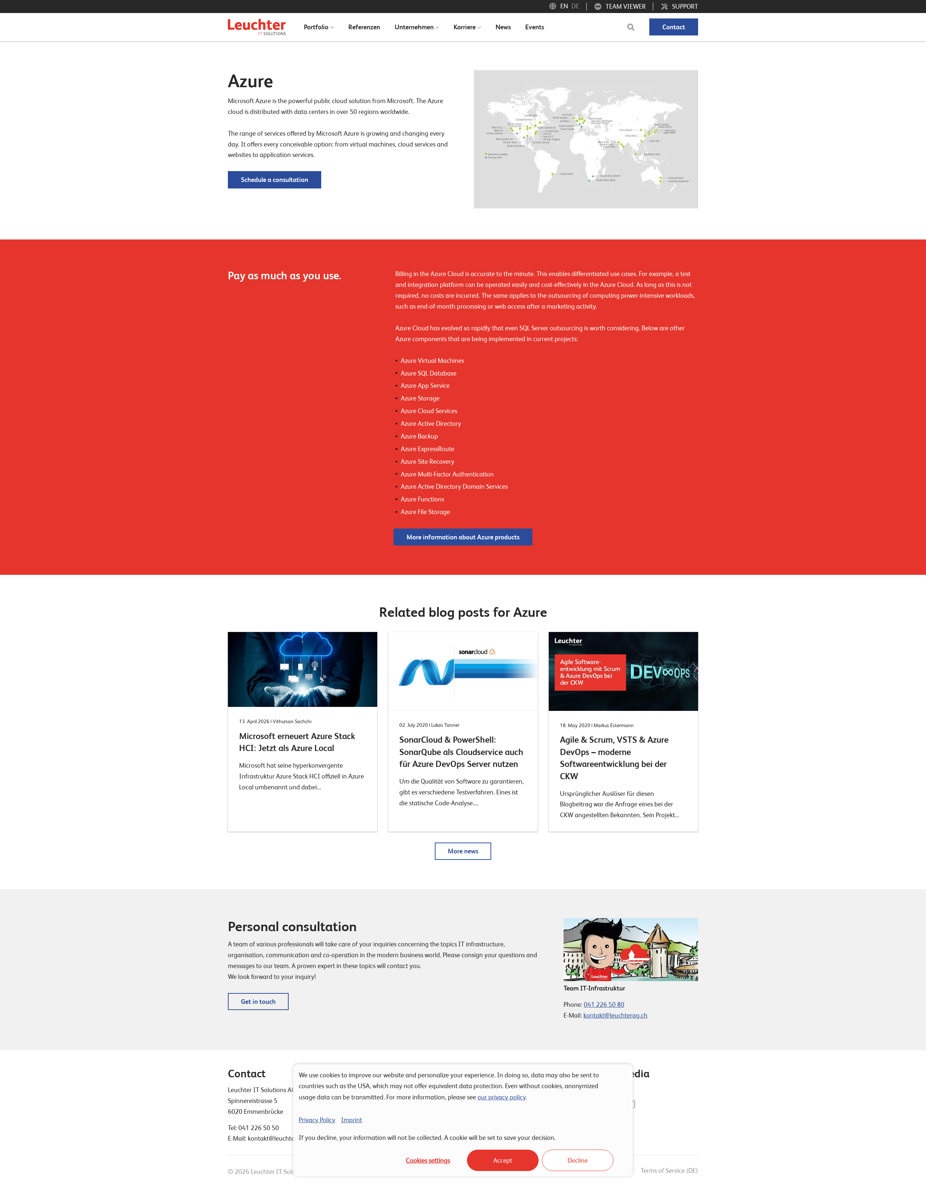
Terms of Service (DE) (669, 1170)
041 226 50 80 (604, 1004)
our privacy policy (501, 1097)
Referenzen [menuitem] (364, 27)
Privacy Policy (317, 1120)
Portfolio (316, 27)
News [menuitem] (503, 27)
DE (575, 6)
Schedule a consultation (274, 179)
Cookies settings (428, 1160)
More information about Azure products (463, 537)
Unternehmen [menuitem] (414, 27)
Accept (502, 1160)
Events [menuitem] (534, 27)
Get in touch (258, 1001)
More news (463, 851)
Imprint (351, 1120)
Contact (673, 27)
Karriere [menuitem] (465, 27)
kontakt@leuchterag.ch (615, 1015)
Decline (578, 1160)
